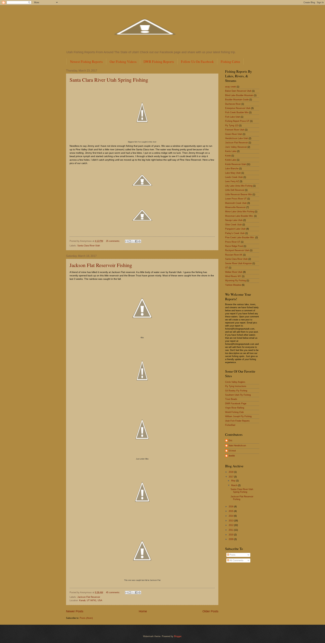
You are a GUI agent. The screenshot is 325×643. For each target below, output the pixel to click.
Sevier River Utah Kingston (238, 263)
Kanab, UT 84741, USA (90, 600)
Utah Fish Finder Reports (237, 421)
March (234, 485)
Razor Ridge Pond (234, 246)
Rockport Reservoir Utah (237, 250)
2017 (231, 476)
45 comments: (113, 592)
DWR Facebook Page (235, 403)
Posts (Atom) (86, 618)
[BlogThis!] (130, 241)
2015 (231, 511)
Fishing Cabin (230, 61)
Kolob (228, 155)
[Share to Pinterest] (139, 241)
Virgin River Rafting (234, 407)
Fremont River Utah (234, 129)
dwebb (232, 455)
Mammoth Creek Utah (236, 203)
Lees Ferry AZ (232, 181)
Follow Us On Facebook (197, 61)
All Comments (236, 560)
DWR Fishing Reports (159, 61)
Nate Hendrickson (237, 445)
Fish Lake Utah (232, 117)
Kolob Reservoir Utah (235, 164)
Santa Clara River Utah (88, 245)
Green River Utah (233, 134)
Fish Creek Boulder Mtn (236, 112)
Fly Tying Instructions (235, 386)
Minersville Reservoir (235, 207)
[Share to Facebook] (136, 241)
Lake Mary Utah (233, 173)
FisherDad (230, 425)
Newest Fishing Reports (86, 61)
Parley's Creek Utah (235, 233)
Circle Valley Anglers (235, 382)
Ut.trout (232, 450)
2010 (231, 534)
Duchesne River (233, 104)
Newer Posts (74, 611)
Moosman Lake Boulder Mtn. (239, 216)
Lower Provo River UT (236, 198)
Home (143, 611)
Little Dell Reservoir (234, 190)
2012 (231, 525)
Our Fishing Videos (123, 61)
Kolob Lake (230, 160)
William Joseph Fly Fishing (238, 416)
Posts (232, 555)
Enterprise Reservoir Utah (237, 108)
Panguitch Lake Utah (235, 229)
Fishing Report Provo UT (237, 121)
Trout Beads (231, 399)
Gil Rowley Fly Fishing (236, 390)
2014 (231, 516)
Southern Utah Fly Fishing (238, 395)
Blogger (177, 636)
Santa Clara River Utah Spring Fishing (109, 79)
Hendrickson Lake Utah (236, 138)
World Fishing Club (234, 412)
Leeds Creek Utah (234, 177)
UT (226, 267)
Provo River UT (232, 242)
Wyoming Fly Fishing (235, 280)
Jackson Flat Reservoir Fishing (101, 265)
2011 (231, 530)
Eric (230, 440)
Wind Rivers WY (233, 276)
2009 (231, 539)
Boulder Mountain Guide (237, 99)
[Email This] (126, 241)
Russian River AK (233, 254)
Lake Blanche (232, 168)
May (233, 480)
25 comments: (113, 241)
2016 (231, 506)
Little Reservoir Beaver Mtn (238, 194)
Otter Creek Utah (233, 224)
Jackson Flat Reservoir (88, 597)
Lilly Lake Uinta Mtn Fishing (238, 186)
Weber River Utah (233, 272)
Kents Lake (230, 151)
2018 (231, 472)
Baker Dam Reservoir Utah (238, 91)
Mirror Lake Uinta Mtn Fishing (239, 211)
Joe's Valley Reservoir (236, 147)
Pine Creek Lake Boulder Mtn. (240, 237)
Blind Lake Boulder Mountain (239, 95)
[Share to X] (133, 241)
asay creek (230, 86)
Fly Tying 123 (231, 125)
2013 (231, 520)
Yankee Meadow (233, 285)
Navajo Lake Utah (234, 220)
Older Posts (210, 611)
